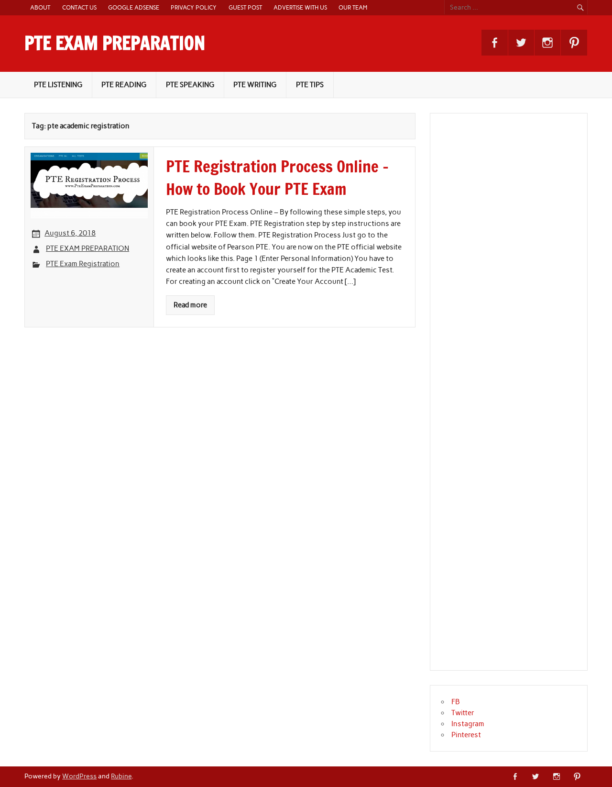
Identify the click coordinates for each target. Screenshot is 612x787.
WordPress (79, 776)
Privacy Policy (194, 7)
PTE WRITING (254, 84)
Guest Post (245, 7)
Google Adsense (133, 7)
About (40, 7)
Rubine (121, 776)
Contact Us (79, 7)
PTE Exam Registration (83, 263)
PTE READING (123, 84)
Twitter (462, 712)
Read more (190, 305)
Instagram (467, 724)
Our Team (353, 7)
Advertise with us (300, 7)
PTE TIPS (310, 84)
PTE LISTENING (58, 84)
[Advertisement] (513, 397)
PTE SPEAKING (190, 84)
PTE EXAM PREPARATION (114, 43)
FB (455, 701)
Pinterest (466, 735)
